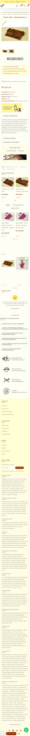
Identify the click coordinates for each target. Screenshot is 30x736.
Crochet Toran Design (14, 656)
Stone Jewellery (23, 535)
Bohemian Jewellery (15, 539)
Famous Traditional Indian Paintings (14, 689)
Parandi (8, 547)
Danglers (4, 543)
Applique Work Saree (7, 490)
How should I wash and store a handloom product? (12, 333)
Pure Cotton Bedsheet (7, 577)
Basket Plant (11, 638)
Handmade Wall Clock (7, 662)
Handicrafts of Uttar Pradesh (17, 691)
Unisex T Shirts (17, 504)
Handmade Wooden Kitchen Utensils (11, 594)
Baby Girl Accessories (14, 526)
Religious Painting (23, 666)
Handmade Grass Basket (18, 617)
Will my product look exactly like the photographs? (14, 344)
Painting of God (14, 666)
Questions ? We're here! (11, 142)
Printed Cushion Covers (20, 581)
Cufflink (4, 566)
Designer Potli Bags (10, 560)
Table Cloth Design (6, 587)
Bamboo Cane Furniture (19, 645)
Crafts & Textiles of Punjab (8, 693)
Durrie (10, 585)
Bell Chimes (12, 658)
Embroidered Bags (6, 558)
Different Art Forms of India (9, 687)
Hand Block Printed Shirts (12, 505)
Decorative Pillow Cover (8, 581)
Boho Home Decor (6, 647)
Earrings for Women (23, 541)
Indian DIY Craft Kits (11, 718)
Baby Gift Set (15, 522)
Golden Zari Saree (6, 486)
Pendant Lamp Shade (15, 641)
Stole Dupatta (16, 509)
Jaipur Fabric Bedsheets (19, 577)
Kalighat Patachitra (11, 672)
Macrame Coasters (17, 621)
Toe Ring (4, 545)
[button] (14, 200)
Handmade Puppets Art (7, 676)
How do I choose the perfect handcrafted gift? (11, 349)
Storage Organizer (21, 634)
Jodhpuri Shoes (5, 568)
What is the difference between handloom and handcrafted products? (15, 328)
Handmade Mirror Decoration (9, 634)
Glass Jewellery (6, 535)
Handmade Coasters (7, 621)
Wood (9, 14)
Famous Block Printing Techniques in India (12, 712)
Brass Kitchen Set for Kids (12, 600)
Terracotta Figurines (7, 630)
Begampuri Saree (6, 485)
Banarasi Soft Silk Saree (18, 485)
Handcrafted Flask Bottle (8, 613)
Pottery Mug (18, 613)
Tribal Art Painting (16, 664)
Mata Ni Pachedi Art (7, 670)
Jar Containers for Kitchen (14, 602)
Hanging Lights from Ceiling (16, 640)
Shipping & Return (9, 138)
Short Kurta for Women (7, 507)
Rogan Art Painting (6, 664)
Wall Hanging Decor (18, 655)
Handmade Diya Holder (16, 643)
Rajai (7, 579)
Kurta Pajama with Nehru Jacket (13, 511)
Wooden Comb (9, 167)
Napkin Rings (9, 623)
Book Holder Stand (16, 636)
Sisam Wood (23, 167)
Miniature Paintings (6, 714)
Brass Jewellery (6, 539)
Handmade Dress (6, 501)
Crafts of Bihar (12, 703)
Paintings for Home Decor (20, 662)
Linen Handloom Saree (20, 479)
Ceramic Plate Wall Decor (20, 660)
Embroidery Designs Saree (16, 489)
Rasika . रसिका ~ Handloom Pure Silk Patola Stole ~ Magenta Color (8, 226)
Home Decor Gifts (15, 606)
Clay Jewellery (22, 537)
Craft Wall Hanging (20, 658)
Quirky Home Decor (15, 604)
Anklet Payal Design (12, 541)
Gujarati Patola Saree (16, 492)
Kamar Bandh (23, 564)
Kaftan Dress (15, 501)
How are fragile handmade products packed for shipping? (14, 339)
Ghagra (10, 504)
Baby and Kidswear (6, 522)
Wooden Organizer (6, 636)
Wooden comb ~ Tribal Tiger (8, 190)
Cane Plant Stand (19, 638)
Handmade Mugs (19, 615)
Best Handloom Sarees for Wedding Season (14, 710)
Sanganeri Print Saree (12, 494)
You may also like (18, 205)
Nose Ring (23, 543)
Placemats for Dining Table (19, 585)
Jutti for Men (10, 566)
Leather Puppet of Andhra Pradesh (15, 674)
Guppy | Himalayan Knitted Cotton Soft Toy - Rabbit (22, 274)
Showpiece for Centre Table (15, 632)
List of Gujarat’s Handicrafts (12, 699)
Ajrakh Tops (22, 505)
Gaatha (12, 94)
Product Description (10, 116)
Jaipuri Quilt (12, 579)
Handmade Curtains (20, 583)
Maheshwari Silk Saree (19, 481)
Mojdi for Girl (13, 568)
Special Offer (15, 208)
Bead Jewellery (14, 535)
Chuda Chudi (17, 545)
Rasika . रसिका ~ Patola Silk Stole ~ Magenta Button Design (21, 225)
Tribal (3, 169)
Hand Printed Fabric (11, 513)
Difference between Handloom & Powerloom (17, 708)
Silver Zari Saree (16, 486)
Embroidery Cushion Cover (8, 583)
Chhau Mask (8, 678)
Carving (4, 14)
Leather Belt (16, 564)
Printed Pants (17, 507)
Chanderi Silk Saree (7, 483)
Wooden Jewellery (6, 537)
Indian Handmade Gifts (18, 720)
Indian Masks (17, 676)
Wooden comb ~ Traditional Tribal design (22, 190)
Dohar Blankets (20, 579)
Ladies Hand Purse (11, 556)
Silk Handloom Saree (7, 481)
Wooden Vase (5, 640)
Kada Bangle (11, 543)
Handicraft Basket (6, 617)
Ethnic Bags (19, 556)
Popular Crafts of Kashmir (13, 697)
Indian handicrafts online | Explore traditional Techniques (16, 12)
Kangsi (16, 167)
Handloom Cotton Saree (8, 479)
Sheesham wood (11, 169)
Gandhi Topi (9, 564)
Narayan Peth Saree (18, 483)
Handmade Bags (6, 554)
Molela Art (4, 660)
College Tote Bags (20, 560)
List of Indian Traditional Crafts (20, 685)
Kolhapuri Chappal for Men (19, 566)
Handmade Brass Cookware (12, 596)
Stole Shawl (9, 509)
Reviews (21, 151)
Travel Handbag (15, 554)
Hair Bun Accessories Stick (17, 547)
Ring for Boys (10, 545)
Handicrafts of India (7, 685)
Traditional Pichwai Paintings (9, 668)
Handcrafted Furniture (7, 645)
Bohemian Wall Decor (7, 655)
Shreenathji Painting (22, 668)
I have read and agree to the (13, 471)
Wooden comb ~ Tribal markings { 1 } (8, 273)
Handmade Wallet (16, 558)
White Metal (15, 537)
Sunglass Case (5, 562)
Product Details (11, 151)
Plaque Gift (10, 660)
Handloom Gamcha (16, 587)
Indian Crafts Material (18, 714)
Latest (8, 205)
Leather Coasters (18, 619)
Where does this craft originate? (13, 324)
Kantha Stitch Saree (18, 490)
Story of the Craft (14, 147)
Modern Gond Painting (18, 670)
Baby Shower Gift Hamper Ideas (14, 524)
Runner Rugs (5, 585)
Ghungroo (17, 543)
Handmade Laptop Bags (16, 562)
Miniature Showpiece (18, 630)
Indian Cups (12, 615)
